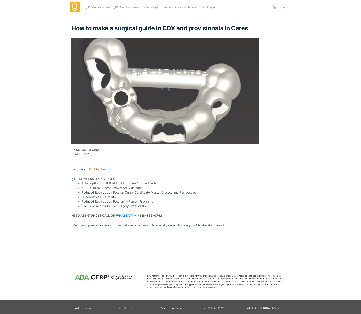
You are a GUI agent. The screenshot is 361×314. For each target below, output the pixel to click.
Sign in (285, 7)
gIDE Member (96, 169)
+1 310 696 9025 (214, 308)
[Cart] (274, 7)
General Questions (171, 308)
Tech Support (125, 308)
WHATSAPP (124, 215)
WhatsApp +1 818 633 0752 (263, 308)
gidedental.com (84, 308)
